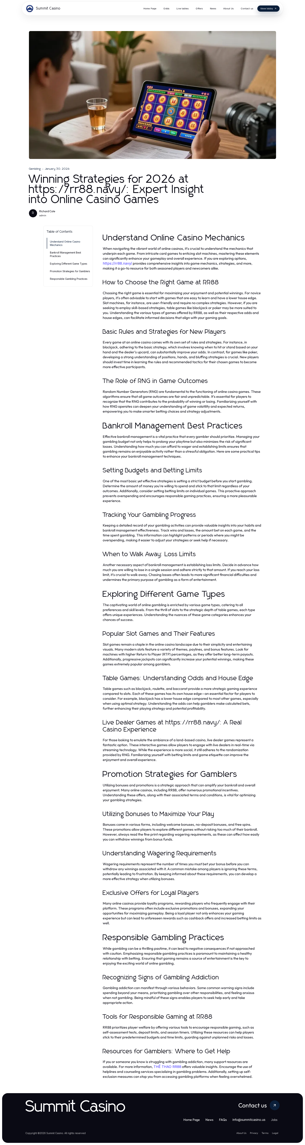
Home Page (191, 1120)
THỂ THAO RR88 (167, 1067)
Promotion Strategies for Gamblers (70, 271)
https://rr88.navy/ (117, 263)
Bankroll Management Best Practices (65, 254)
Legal (275, 1133)
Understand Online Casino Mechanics (65, 243)
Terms (265, 1133)
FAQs (223, 1120)
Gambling (35, 168)
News (209, 1120)
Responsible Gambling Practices (68, 278)
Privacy (254, 1133)
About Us (241, 1133)
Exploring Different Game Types (68, 263)
